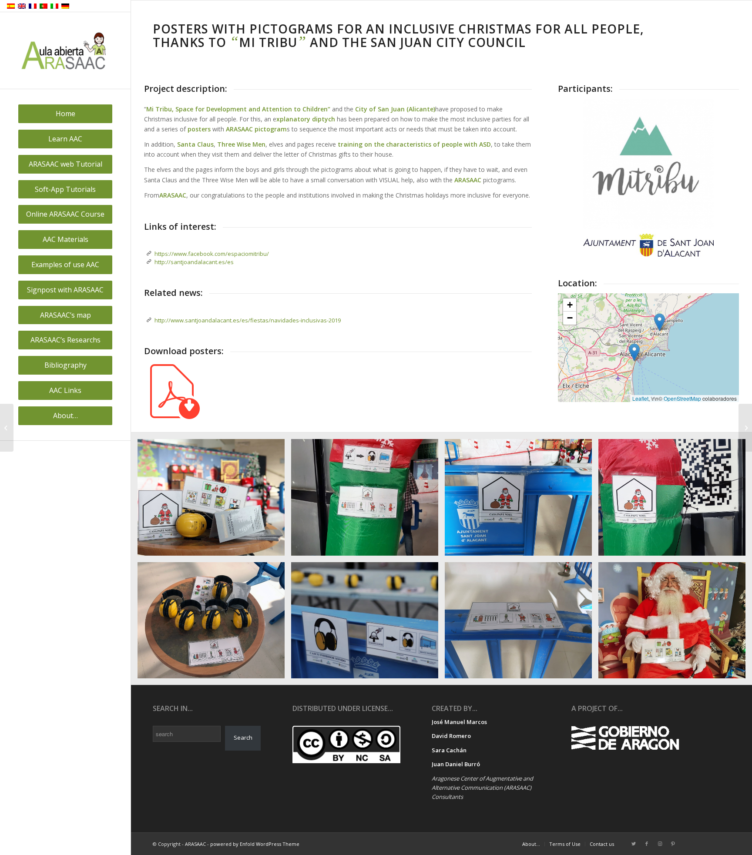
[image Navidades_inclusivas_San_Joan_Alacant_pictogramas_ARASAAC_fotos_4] (214, 623)
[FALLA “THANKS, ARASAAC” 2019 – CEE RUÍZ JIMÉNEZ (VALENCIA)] (745, 428)
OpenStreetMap (682, 398)
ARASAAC (172, 195)
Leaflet (640, 398)
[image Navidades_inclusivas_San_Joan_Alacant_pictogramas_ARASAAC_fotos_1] (675, 623)
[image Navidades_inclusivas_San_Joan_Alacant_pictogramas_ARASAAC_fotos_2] (521, 623)
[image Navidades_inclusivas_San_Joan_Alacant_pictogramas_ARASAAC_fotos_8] (214, 500)
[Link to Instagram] (659, 843)
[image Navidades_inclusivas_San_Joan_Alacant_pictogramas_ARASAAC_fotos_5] (675, 500)
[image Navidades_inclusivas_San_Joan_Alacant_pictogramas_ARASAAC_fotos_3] (368, 623)
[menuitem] (65, 114)
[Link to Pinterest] (672, 843)
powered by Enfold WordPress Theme (254, 844)
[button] (634, 352)
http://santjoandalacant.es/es (194, 262)
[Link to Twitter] (633, 843)
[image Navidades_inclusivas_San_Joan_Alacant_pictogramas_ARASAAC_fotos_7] (368, 500)
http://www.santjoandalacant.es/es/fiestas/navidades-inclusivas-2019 (247, 320)
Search (243, 737)
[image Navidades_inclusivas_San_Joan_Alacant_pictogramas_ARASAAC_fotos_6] (521, 500)
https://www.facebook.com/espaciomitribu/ (211, 254)
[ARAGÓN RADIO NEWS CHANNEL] (6, 428)
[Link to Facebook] (646, 843)
